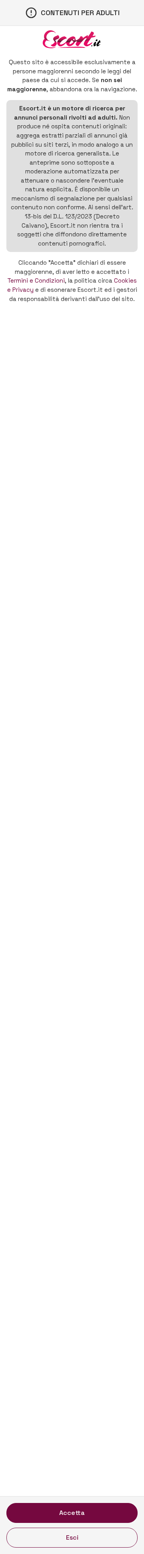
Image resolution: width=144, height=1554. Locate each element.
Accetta (72, 1513)
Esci (72, 1537)
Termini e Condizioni (36, 280)
